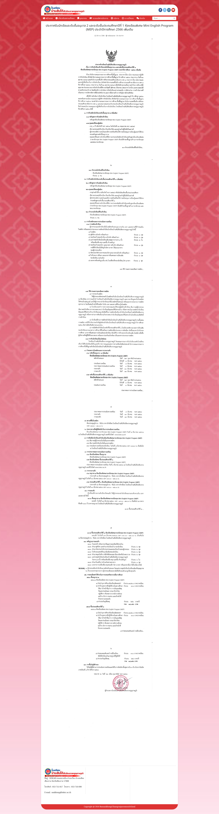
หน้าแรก (49, 18)
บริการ (116, 18)
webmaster (111, 36)
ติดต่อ (142, 18)
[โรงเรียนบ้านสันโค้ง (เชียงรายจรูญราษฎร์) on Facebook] (160, 10)
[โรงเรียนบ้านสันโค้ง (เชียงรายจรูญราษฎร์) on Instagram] (169, 10)
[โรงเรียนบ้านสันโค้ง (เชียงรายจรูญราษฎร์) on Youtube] (173, 10)
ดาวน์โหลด (129, 18)
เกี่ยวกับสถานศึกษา (66, 18)
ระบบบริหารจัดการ (100, 18)
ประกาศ (121, 36)
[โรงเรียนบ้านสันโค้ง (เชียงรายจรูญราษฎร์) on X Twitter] (165, 10)
